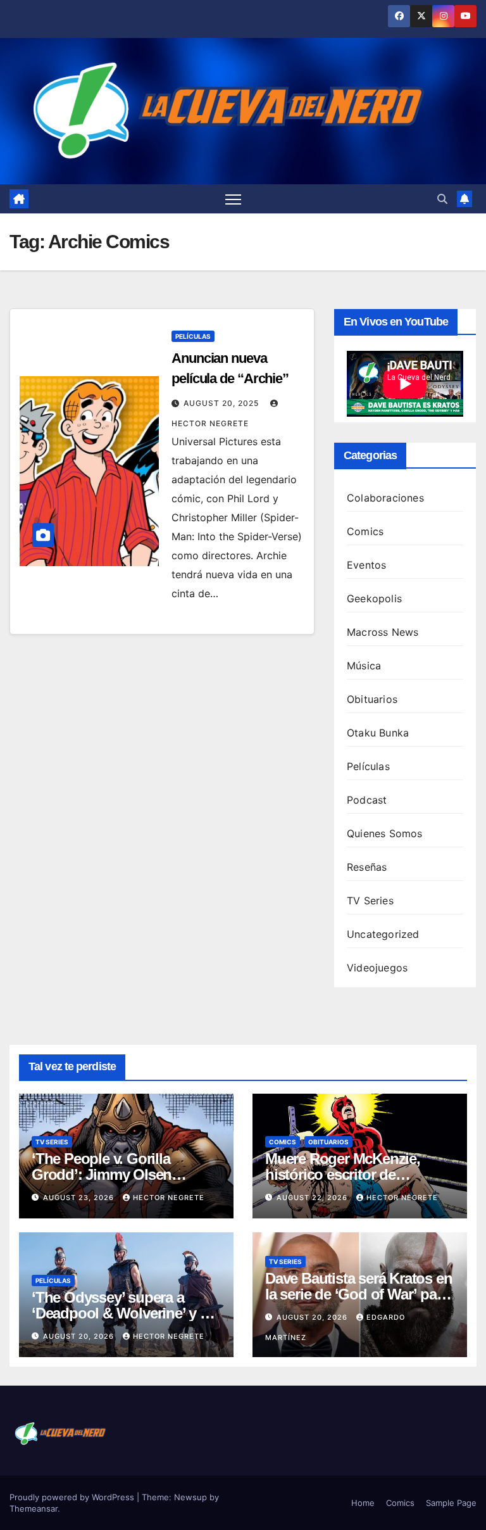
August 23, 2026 (79, 1197)
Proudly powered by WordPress (73, 1497)
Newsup (190, 1497)
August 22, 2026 (313, 1197)
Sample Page (451, 1503)
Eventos (366, 565)
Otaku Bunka (378, 732)
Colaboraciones (385, 497)
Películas (193, 336)
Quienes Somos (385, 833)
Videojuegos (377, 967)
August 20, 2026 (79, 1336)
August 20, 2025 (222, 403)
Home (363, 1503)
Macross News (382, 632)
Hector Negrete (168, 1197)
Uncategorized (383, 934)
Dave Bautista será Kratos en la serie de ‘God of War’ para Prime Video (358, 1294)
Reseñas (367, 867)
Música (364, 665)
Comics (365, 531)
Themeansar (33, 1508)
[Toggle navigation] (233, 199)
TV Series (370, 900)
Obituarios (372, 699)
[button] (442, 199)
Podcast (367, 799)
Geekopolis (374, 598)
